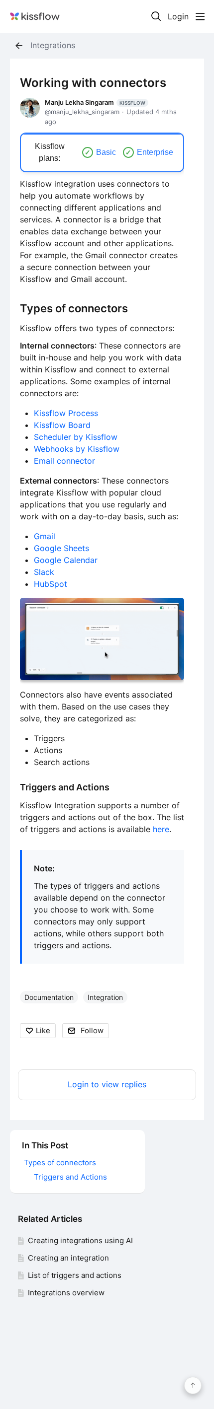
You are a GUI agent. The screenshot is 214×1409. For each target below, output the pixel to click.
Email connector (64, 461)
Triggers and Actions (64, 787)
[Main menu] (200, 16)
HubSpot (50, 584)
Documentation (49, 997)
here (161, 829)
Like (43, 1030)
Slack (44, 572)
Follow (92, 1030)
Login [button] (178, 16)
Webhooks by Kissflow (76, 449)
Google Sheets (61, 548)
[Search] (156, 16)
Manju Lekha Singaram (95, 102)
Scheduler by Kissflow (75, 437)
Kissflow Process (66, 413)
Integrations (52, 45)
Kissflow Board (62, 425)
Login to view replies (107, 1084)
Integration (105, 997)
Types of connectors (74, 308)
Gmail (44, 536)
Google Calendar (66, 560)
